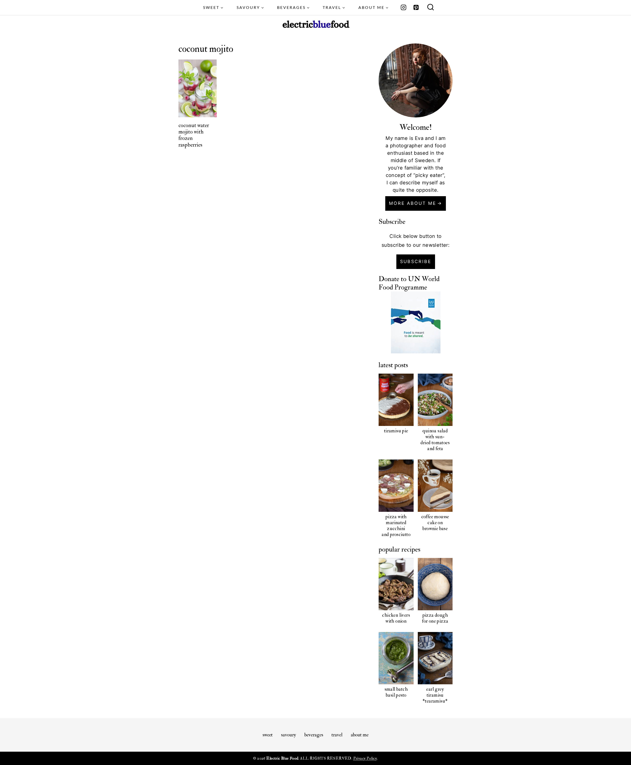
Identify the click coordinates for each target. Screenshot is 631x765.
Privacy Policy (365, 758)
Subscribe (415, 261)
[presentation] (197, 88)
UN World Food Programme (409, 283)
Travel (337, 735)
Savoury (288, 735)
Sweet (268, 735)
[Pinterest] (416, 7)
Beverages (313, 735)
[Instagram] (403, 7)
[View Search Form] (431, 8)
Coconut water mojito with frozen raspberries (193, 135)
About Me (359, 735)
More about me (412, 203)
